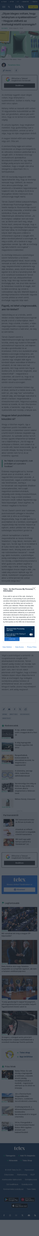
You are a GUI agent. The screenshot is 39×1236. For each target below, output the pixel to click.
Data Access (19, 647)
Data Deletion (7, 647)
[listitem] (18, 629)
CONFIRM (12, 639)
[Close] (35, 589)
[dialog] (19, 618)
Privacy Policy (32, 647)
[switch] (31, 634)
